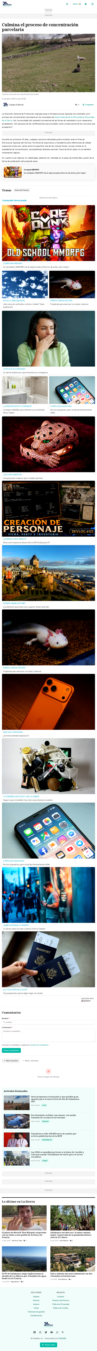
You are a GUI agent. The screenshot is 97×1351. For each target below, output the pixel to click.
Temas (36, 1308)
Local (44, 1105)
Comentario (7, 1027)
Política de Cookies (60, 1308)
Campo (45, 1161)
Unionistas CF (47, 1140)
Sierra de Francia (22, 190)
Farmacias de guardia (36, 1312)
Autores (36, 1304)
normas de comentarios (39, 1045)
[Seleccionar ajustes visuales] (85, 4)
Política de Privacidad (60, 1304)
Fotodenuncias (36, 1316)
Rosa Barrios (64, 1240)
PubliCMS (62, 1338)
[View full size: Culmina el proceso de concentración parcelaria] (48, 63)
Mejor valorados (32, 1061)
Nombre (6, 1018)
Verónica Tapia (17, 1240)
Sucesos (45, 1121)
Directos (36, 1300)
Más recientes (12, 1061)
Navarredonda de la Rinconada (69, 117)
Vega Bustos (15, 1282)
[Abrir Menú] (92, 4)
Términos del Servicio (60, 1300)
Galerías (36, 1297)
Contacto (60, 1297)
